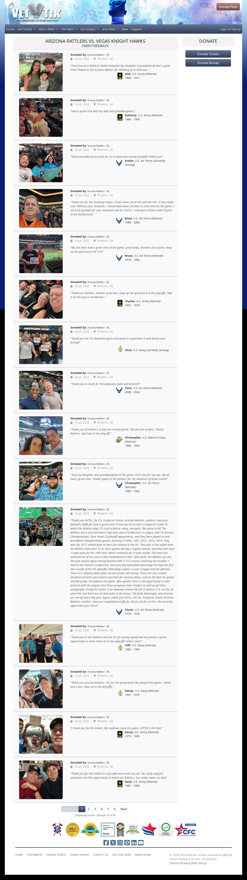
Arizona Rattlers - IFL (98, 54)
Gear (125, 29)
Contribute (34, 854)
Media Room (143, 854)
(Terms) (174, 863)
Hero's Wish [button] (47, 29)
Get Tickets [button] (25, 29)
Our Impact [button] (88, 29)
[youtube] (141, 842)
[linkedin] (134, 842)
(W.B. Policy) (198, 863)
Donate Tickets (208, 54)
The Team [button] (67, 29)
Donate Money (208, 63)
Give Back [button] (109, 29)
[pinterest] (127, 842)
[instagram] (120, 842)
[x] (113, 842)
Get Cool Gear (121, 854)
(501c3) (227, 855)
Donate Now (228, 7)
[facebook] (106, 842)
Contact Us (100, 854)
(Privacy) (185, 863)
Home (10, 29)
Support (136, 29)
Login (223, 29)
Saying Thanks (79, 854)
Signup (236, 29)
